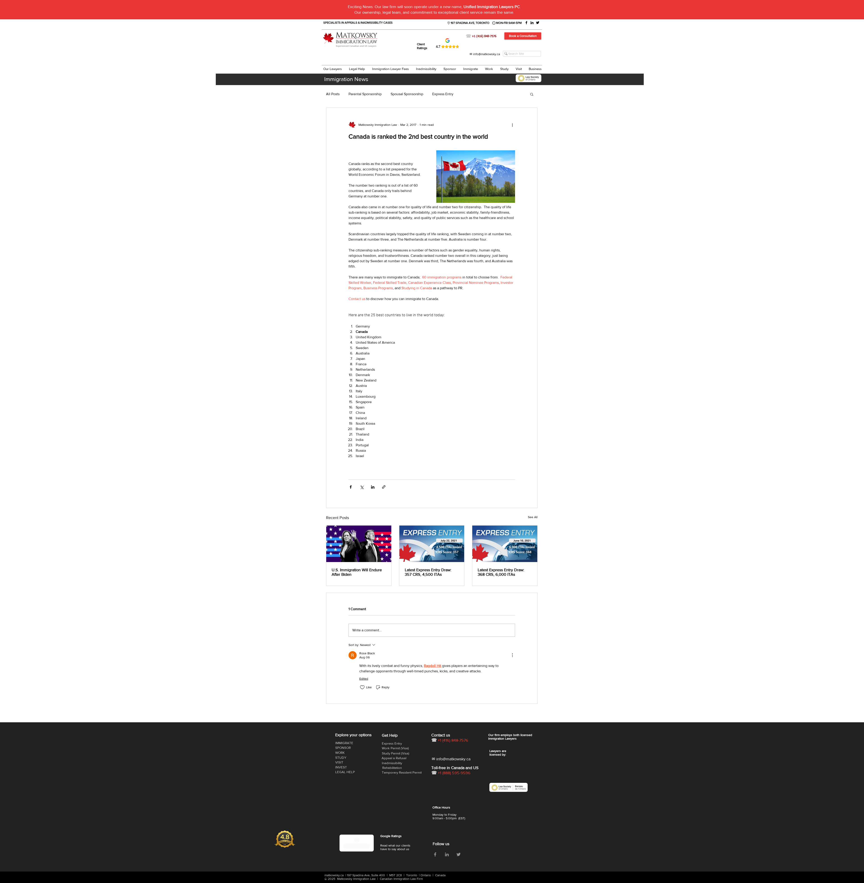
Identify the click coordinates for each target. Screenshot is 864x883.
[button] (484, 394)
